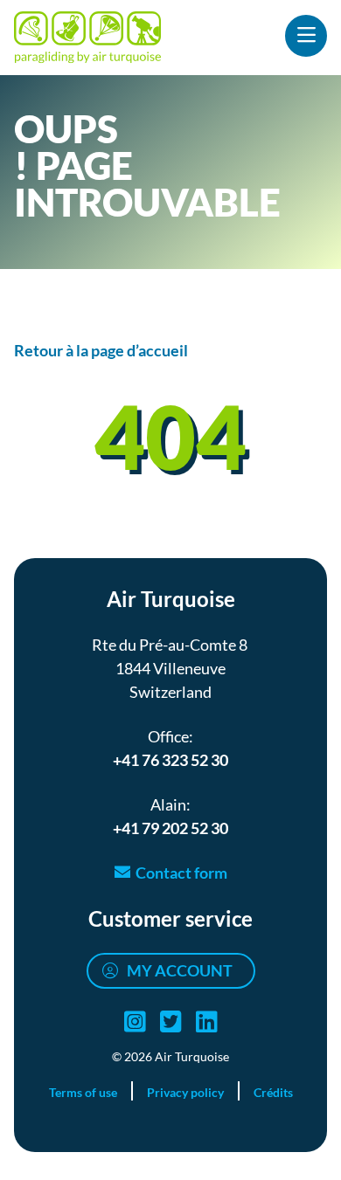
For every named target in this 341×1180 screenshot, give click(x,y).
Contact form (181, 872)
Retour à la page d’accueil (101, 350)
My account (180, 970)
